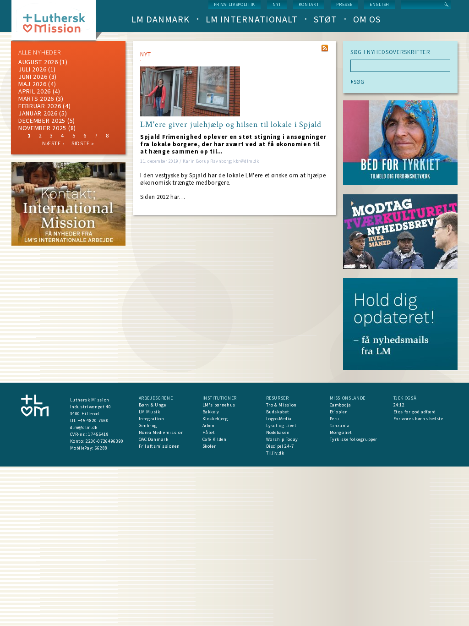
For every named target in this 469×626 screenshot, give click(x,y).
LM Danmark (160, 19)
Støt (325, 19)
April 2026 (34, 91)
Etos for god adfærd (414, 412)
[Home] (57, 22)
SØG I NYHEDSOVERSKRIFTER (390, 52)
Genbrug (148, 425)
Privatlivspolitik (234, 4)
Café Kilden (214, 439)
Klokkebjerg (215, 419)
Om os (367, 19)
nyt (277, 4)
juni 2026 (32, 76)
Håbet (208, 432)
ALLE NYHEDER (39, 52)
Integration (151, 419)
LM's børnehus (218, 405)
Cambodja (340, 405)
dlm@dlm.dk (84, 427)
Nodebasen (278, 432)
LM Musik (149, 412)
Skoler (209, 446)
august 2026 (38, 62)
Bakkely (211, 412)
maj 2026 (32, 84)
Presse (344, 4)
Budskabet (277, 412)
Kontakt (309, 4)
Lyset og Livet (281, 425)
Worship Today (282, 439)
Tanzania (340, 425)
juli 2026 (32, 69)
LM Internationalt (252, 19)
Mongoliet (341, 432)
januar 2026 (38, 113)
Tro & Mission (281, 405)
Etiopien (339, 412)
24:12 (399, 405)
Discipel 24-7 (280, 446)
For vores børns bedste (418, 419)
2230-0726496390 (105, 441)
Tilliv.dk (275, 453)
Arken (208, 425)
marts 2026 (36, 98)
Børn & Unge (152, 405)
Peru (335, 419)
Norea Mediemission (161, 432)
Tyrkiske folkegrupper (354, 439)
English (379, 4)
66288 (101, 448)
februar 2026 (39, 106)
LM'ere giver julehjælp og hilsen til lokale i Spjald (231, 125)
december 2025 (41, 120)
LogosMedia (279, 419)
